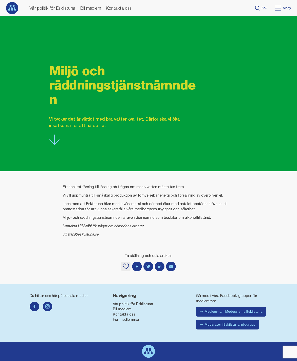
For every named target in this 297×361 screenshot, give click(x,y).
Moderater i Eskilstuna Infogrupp (230, 324)
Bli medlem (90, 8)
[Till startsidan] (12, 8)
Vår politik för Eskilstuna (52, 8)
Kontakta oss (119, 8)
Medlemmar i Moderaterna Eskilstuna (233, 312)
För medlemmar (126, 319)
